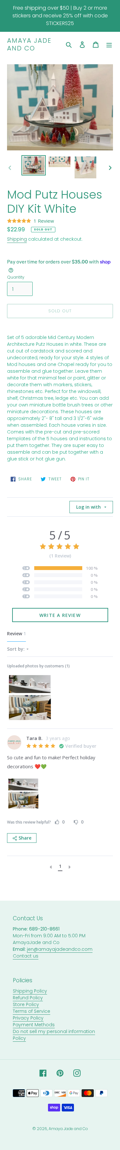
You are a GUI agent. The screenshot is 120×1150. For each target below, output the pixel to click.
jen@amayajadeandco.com (59, 949)
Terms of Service (31, 1011)
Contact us (25, 956)
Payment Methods (34, 1024)
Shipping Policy (30, 991)
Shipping (17, 239)
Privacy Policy (28, 1018)
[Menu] (109, 44)
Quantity (15, 277)
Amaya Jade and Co (29, 44)
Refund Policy (28, 997)
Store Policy (26, 1004)
